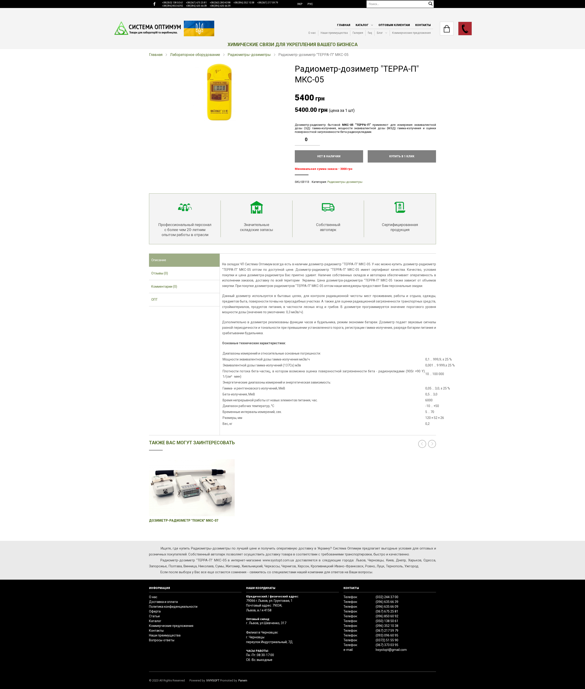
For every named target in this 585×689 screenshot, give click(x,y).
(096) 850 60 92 (387, 616)
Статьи (154, 616)
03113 (305, 182)
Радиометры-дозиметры (249, 55)
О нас (312, 32)
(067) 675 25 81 (387, 611)
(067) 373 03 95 (387, 645)
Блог (380, 32)
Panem (242, 680)
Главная (343, 25)
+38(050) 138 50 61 (172, 2)
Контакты (423, 25)
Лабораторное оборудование (195, 55)
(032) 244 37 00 (387, 597)
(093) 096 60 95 (387, 635)
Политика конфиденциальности (173, 606)
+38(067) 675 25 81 (196, 2)
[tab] (184, 260)
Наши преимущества (334, 32)
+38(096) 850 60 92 (172, 6)
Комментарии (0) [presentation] (164, 286)
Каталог (362, 25)
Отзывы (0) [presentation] (159, 273)
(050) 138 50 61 (387, 621)
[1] (317, 136)
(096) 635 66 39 (387, 602)
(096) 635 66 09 (387, 606)
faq (370, 32)
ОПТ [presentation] (154, 299)
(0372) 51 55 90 (387, 640)
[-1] (317, 143)
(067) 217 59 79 (387, 630)
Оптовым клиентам (394, 25)
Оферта (155, 611)
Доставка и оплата (163, 602)
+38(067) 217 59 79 (267, 2)
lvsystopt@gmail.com (391, 650)
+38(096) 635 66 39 (220, 6)
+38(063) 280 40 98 (220, 2)
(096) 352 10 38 (387, 626)
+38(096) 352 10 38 (244, 2)
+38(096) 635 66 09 (196, 6)
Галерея (358, 32)
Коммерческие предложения (411, 32)
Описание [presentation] (158, 260)
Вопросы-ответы (161, 640)
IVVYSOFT (212, 680)
